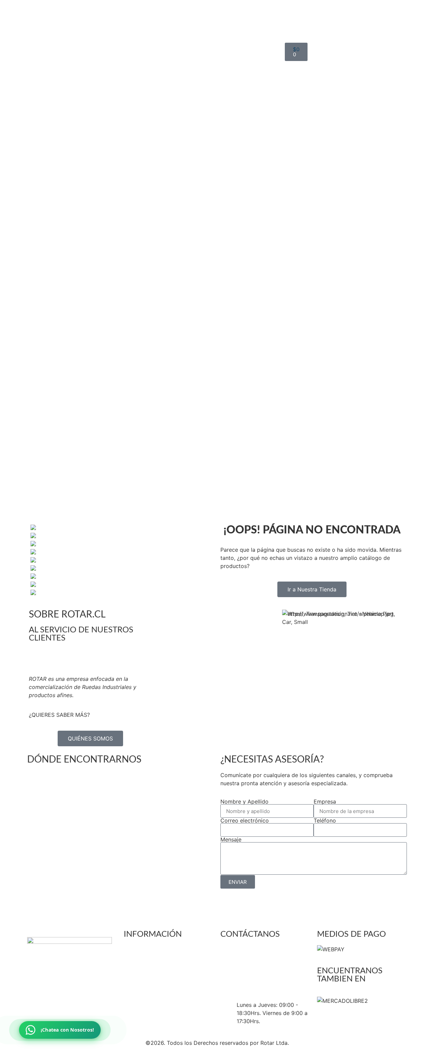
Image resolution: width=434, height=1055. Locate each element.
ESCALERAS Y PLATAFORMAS (229, 197)
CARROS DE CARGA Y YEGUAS (238, 164)
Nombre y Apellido (244, 801)
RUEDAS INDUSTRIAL (232, 71)
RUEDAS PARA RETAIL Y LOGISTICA (235, 115)
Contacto (182, 274)
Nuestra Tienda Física (197, 266)
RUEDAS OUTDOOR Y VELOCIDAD (232, 99)
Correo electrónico (244, 820)
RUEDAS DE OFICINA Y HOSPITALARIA (234, 83)
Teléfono (325, 820)
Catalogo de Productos (200, 250)
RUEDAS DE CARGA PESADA (230, 59)
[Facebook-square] (54, 1016)
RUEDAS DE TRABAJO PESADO (233, 132)
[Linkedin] (35, 1016)
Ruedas (179, 103)
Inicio (176, 46)
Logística (181, 201)
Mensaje (230, 839)
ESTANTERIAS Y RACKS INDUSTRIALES (239, 213)
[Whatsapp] (91, 1016)
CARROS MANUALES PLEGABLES (236, 181)
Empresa (325, 801)
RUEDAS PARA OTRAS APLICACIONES (232, 148)
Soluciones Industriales (199, 258)
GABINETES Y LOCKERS (240, 225)
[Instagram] (72, 1016)
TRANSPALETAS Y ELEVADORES (232, 237)
